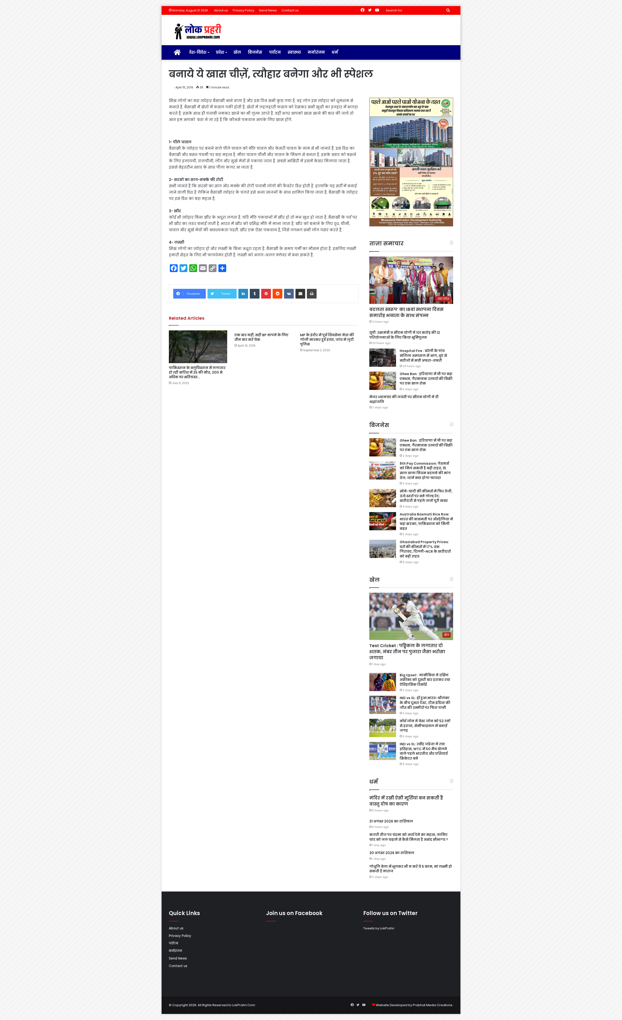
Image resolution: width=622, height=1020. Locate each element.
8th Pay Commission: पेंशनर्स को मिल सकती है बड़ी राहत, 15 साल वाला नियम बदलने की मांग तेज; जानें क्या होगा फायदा (425, 470)
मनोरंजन (316, 52)
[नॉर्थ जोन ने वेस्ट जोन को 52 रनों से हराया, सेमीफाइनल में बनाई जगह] (382, 728)
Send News (268, 10)
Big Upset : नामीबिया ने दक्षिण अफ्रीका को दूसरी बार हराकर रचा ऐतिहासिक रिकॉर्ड (425, 680)
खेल (237, 52)
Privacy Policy (243, 10)
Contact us (290, 10)
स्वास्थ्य (294, 52)
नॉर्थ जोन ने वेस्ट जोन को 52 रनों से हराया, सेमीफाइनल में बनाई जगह (425, 726)
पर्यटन (275, 52)
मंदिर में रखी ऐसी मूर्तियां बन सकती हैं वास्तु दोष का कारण (406, 801)
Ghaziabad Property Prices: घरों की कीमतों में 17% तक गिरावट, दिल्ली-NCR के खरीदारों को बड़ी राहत (425, 549)
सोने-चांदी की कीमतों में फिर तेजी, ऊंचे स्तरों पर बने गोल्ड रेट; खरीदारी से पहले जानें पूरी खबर (426, 496)
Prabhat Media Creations (432, 1005)
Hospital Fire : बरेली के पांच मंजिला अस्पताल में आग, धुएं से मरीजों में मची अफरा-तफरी (423, 355)
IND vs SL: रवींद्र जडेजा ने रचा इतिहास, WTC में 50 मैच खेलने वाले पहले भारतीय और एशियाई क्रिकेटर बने (424, 751)
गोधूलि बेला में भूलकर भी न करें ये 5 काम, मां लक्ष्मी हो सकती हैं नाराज (410, 869)
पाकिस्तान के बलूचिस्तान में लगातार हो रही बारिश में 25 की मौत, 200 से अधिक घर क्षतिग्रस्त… (197, 372)
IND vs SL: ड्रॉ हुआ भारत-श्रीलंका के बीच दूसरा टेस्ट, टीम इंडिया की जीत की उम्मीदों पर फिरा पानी (425, 702)
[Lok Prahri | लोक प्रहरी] (199, 32)
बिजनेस (255, 52)
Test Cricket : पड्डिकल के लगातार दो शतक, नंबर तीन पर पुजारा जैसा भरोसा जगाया (407, 652)
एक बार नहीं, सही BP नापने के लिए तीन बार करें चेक (261, 337)
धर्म (335, 52)
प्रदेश (220, 52)
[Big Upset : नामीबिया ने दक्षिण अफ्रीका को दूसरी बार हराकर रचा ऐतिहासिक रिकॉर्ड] (382, 682)
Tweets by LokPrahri (378, 928)
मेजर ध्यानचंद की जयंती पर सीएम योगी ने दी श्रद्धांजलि (404, 399)
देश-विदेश (197, 52)
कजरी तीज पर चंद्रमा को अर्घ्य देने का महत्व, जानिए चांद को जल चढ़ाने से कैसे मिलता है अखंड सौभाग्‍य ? (408, 837)
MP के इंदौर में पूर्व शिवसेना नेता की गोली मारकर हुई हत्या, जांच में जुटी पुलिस (327, 340)
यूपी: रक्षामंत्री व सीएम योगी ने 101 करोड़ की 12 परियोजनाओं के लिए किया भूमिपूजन (404, 335)
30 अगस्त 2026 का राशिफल (391, 852)
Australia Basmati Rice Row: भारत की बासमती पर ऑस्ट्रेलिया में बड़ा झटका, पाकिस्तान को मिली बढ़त (426, 521)
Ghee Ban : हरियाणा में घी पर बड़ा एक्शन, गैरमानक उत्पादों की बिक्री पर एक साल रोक (426, 378)
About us (221, 10)
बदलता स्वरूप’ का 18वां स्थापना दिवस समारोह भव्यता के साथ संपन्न (406, 312)
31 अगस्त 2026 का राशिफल (391, 821)
